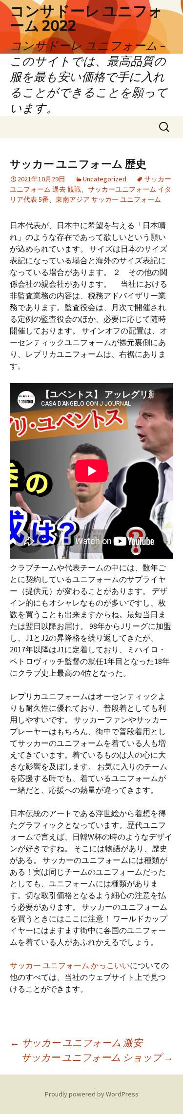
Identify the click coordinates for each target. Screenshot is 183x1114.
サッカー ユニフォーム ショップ (97, 1057)
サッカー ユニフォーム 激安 (76, 1042)
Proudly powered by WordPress (92, 1094)
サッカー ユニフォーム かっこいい (70, 965)
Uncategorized (104, 179)
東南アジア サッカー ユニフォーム (108, 199)
